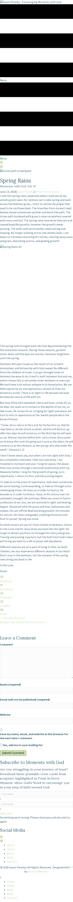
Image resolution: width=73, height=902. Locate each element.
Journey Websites (38, 872)
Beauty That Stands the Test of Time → (24, 622)
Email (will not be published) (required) (25, 700)
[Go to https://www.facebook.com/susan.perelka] (36, 167)
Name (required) (10, 685)
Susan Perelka (25, 192)
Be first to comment (47, 192)
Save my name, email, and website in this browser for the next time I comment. (34, 736)
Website (5, 715)
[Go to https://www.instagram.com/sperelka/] (36, 163)
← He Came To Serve (12, 618)
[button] (6, 813)
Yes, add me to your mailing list (22, 745)
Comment (6, 645)
